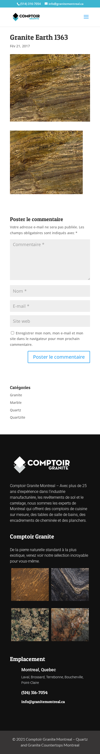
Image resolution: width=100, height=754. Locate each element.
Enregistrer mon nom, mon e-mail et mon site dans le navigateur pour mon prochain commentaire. (46, 339)
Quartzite (17, 417)
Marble (16, 402)
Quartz (15, 410)
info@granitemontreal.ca (43, 701)
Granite (16, 395)
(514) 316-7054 (30, 4)
